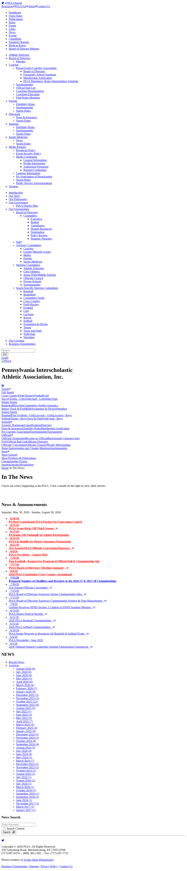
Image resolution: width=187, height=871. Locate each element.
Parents (13, 100)
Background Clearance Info (64, 438)
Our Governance (18, 202)
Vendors (13, 186)
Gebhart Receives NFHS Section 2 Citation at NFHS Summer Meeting (51, 605)
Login (4, 357)
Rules (12, 22)
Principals (14, 114)
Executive (36, 218)
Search (8, 832)
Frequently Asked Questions (39, 74)
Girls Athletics (31, 271)
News (12, 32)
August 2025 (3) (25, 708)
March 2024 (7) (25, 760)
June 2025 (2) (24, 714)
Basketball (29, 294)
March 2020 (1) (25, 787)
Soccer (27, 317)
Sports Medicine (18, 137)
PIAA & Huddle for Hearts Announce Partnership (40, 540)
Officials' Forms (35, 444)
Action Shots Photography (38, 859)
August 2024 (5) (25, 747)
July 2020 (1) (23, 783)
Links (12, 29)
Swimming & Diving (35, 324)
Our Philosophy (18, 199)
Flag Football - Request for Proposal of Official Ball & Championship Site (54, 559)
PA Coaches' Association (15, 431)
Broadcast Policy (26, 150)
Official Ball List (25, 87)
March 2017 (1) (25, 806)
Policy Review (39, 235)
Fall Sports (7, 392)
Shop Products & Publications (18, 458)
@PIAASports (13, 3)
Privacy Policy (49, 866)
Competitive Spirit (33, 297)
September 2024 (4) (27, 744)
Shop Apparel (9, 454)
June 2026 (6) (24, 675)
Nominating (37, 232)
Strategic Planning (41, 238)
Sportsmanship (24, 84)
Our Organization (19, 209)
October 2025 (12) (26, 701)
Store (4, 451)
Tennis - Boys (18, 418)
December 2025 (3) (27, 695)
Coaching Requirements (30, 91)
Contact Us (43, 6)
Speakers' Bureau (19, 42)
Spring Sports (9, 412)
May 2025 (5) (24, 718)
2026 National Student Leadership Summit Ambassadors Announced (49, 645)
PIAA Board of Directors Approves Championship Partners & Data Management (56, 599)
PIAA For (20, 6)
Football (28, 307)
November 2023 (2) (27, 767)
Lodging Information (28, 173)
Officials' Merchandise (57, 444)
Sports (5, 389)
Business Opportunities (22, 343)
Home (5, 467)
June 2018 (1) (24, 800)
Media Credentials (26, 156)
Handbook (15, 12)
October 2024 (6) (26, 741)
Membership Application (37, 77)
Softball (27, 320)
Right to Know (17, 45)
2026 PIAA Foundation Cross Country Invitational (40, 573)
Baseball (28, 291)
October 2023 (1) (26, 770)
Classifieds (15, 38)
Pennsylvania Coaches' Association (36, 68)
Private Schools (32, 281)
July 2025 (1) (23, 711)
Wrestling (28, 337)
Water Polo (51, 398)
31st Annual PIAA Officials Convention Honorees (40, 546)
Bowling (19, 405)
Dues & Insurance (26, 117)
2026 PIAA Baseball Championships (31, 619)
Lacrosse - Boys (62, 415)
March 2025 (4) (25, 724)
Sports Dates (23, 110)
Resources (7, 6)
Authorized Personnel (35, 166)
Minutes (20, 61)
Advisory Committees (28, 245)
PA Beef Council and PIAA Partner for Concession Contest (45, 520)
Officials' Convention (13, 444)
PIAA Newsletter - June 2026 (26, 638)
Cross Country (31, 301)
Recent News (16, 662)
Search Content (15, 828)
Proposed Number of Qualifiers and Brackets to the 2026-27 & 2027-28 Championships (62, 579)
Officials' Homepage (13, 438)
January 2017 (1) (26, 810)
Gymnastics (51, 405)
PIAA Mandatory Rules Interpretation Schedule (50, 81)
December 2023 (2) (27, 764)
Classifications (32, 425)
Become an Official (36, 438)
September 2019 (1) (27, 793)
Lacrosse (28, 314)
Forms (12, 25)
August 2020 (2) (25, 780)
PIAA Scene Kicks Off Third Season (32, 527)
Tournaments (54, 431)
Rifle (29, 408)
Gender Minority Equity (37, 251)
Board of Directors (19, 58)
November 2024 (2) (27, 737)
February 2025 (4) (26, 727)
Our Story (14, 195)
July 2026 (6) (23, 672)
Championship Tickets (14, 461)
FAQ (4, 441)
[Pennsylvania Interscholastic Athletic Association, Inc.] (6, 361)
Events (13, 35)
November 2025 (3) (27, 698)
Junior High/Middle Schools (39, 274)
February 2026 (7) (26, 688)
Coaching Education (28, 94)
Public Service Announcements (34, 183)
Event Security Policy (28, 153)
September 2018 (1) (27, 796)
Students (14, 123)
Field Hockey (31, 304)
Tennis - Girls (17, 398)
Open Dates (15, 15)
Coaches (14, 64)
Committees (30, 215)
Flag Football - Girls (23, 415)
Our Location (16, 340)
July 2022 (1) (23, 777)
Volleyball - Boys (53, 418)
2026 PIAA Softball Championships (31, 625)
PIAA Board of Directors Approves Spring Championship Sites (46, 592)
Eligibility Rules (25, 104)
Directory (46, 425)
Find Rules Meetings (28, 97)
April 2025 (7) (24, 721)
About (31, 6)
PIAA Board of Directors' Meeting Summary (37, 566)
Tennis (27, 327)
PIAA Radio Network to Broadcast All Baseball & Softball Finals (48, 632)
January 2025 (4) (26, 731)
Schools (6, 421)
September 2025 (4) (27, 704)
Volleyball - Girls (35, 398)
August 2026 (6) (25, 668)
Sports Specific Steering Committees (37, 288)
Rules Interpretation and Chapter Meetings (25, 448)
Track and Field (32, 330)
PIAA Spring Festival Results (27, 612)
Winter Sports (9, 402)
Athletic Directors (19, 54)
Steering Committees (28, 265)
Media (27, 255)
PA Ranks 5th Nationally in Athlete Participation (39, 533)
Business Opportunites (14, 866)
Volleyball (29, 334)
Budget (35, 222)
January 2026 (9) (26, 691)
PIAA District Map (27, 205)
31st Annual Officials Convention (29, 586)
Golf (26, 311)
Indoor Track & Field (13, 408)
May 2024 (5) (24, 757)
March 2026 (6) (25, 685)
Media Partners (17, 147)
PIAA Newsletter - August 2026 (28, 553)
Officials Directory (37, 441)
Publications (16, 19)
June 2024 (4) (24, 754)
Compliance (38, 225)
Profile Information (34, 163)
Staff (19, 242)
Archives (14, 665)
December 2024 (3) (27, 734)
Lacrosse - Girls (44, 415)
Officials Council (33, 278)
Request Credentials (34, 170)
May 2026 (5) (24, 678)
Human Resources (41, 228)
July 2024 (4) (23, 750)
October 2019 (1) (26, 790)
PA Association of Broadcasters (34, 176)
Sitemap (34, 866)
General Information (35, 160)
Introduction (16, 192)
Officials (6, 435)
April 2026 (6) (24, 681)
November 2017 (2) (27, 803)
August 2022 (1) (25, 773)
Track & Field (34, 418)
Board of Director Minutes (24, 48)
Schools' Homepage (12, 425)
